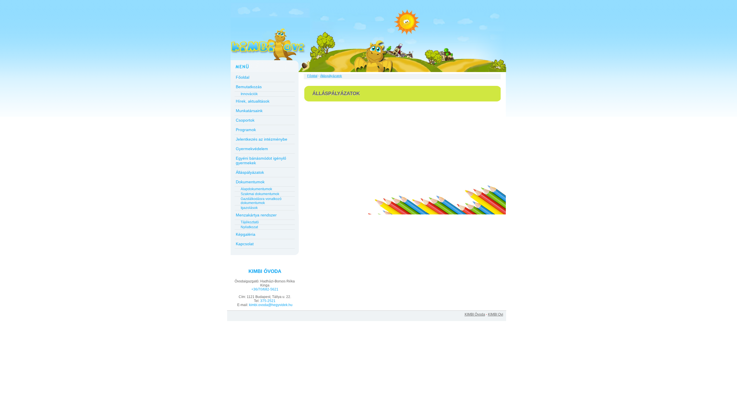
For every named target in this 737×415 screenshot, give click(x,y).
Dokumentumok (250, 182)
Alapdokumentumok (256, 189)
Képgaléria (245, 234)
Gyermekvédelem (252, 148)
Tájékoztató (250, 222)
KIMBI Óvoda (475, 314)
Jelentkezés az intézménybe (261, 139)
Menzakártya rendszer (256, 215)
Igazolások (249, 208)
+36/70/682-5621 (264, 289)
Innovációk (249, 94)
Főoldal (242, 77)
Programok (246, 129)
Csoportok (245, 120)
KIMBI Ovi (495, 314)
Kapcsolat (245, 244)
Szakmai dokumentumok (260, 194)
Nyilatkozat (249, 227)
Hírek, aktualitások (252, 101)
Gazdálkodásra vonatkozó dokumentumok (261, 201)
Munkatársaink (249, 110)
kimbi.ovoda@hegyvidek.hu (270, 305)
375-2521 (268, 301)
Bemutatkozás (249, 86)
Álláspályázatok (250, 172)
